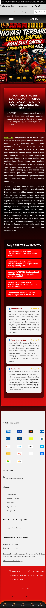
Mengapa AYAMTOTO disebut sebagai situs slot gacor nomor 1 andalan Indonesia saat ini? (23, 274)
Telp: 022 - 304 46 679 (10, 548)
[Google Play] (34, 596)
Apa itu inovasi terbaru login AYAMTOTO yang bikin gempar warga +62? (23, 253)
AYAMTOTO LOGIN (37, 571)
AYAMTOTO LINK (18, 579)
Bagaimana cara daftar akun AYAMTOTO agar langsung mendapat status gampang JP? (23, 264)
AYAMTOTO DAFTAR (19, 575)
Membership (23, 6)
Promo (5, 606)
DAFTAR (35, 19)
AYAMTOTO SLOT (37, 575)
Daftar (23, 606)
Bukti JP (32, 606)
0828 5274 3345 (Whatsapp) (12, 561)
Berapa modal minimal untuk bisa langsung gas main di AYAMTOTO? (22, 294)
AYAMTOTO (8, 138)
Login (14, 606)
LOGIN (11, 19)
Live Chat (41, 606)
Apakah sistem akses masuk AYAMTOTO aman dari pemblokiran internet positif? (22, 284)
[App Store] (20, 596)
